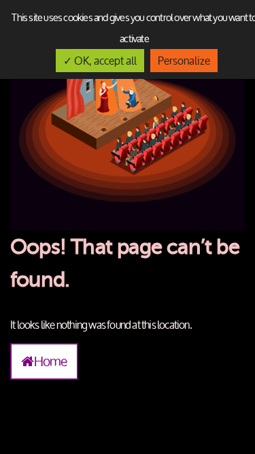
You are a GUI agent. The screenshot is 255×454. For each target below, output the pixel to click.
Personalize (184, 60)
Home (50, 361)
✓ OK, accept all (100, 60)
